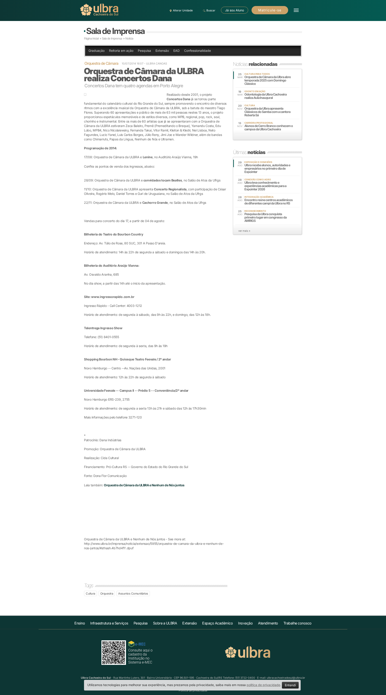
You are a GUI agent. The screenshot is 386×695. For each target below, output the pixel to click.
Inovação (245, 623)
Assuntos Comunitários (133, 593)
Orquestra (106, 593)
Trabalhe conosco (297, 623)
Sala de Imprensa (115, 31)
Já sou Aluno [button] (234, 10)
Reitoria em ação (121, 50)
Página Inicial (91, 38)
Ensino (79, 623)
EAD (176, 50)
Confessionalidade (197, 50)
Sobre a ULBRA (165, 623)
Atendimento (268, 623)
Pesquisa (144, 50)
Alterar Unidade (183, 10)
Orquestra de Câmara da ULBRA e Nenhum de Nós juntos (144, 485)
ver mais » (244, 230)
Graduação (96, 50)
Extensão (162, 50)
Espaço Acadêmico (217, 623)
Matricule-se (269, 10)
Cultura (90, 593)
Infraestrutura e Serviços (109, 623)
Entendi (290, 685)
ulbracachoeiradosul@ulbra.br (286, 677)
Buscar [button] (210, 10)
